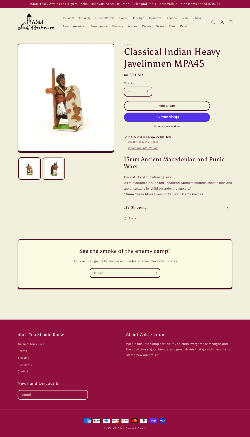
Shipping (23, 357)
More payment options (167, 126)
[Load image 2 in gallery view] (54, 169)
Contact (23, 371)
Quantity (129, 83)
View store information (143, 148)
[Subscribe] (155, 273)
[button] (213, 22)
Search (22, 350)
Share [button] (133, 218)
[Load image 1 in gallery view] (30, 169)
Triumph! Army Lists (31, 344)
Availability (25, 364)
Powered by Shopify (136, 428)
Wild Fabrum (119, 428)
